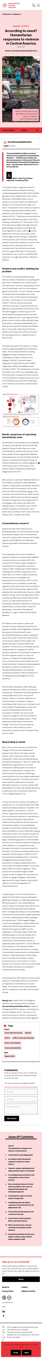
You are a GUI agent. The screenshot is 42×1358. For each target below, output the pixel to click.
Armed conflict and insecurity (13, 1033)
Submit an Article (28, 1291)
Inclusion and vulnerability (13, 1048)
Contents (24, 130)
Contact (25, 1287)
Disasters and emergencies (13, 1043)
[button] (33, 5)
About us (5, 1287)
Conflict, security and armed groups (23, 1038)
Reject (28, 1353)
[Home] (12, 5)
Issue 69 (16, 26)
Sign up (21, 1279)
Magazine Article (10, 1056)
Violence (7, 1038)
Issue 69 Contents (9, 130)
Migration (28, 1033)
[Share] (37, 130)
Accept (17, 1353)
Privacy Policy (7, 1291)
